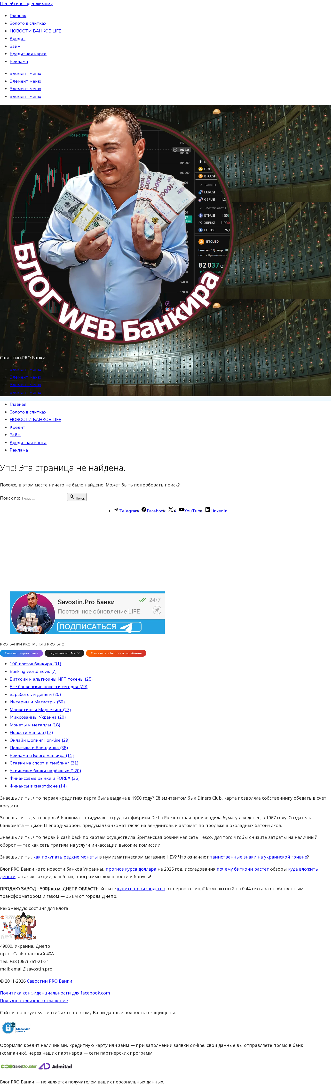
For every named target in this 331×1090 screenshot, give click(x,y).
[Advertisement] (145, 553)
